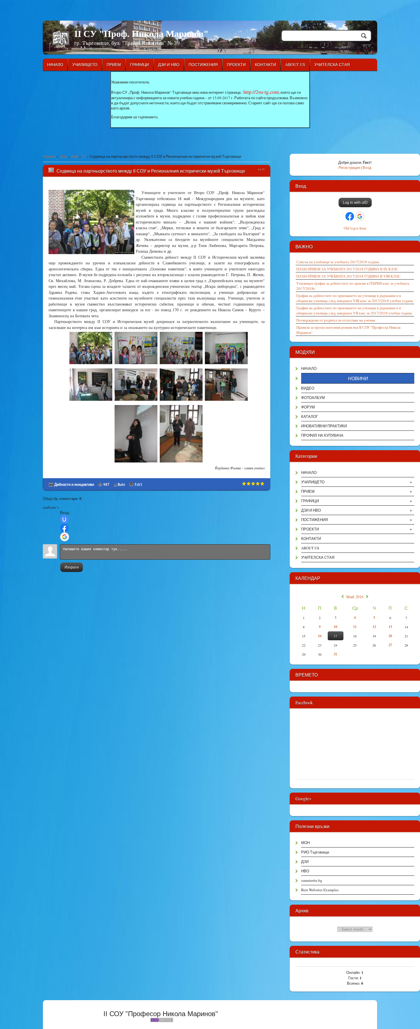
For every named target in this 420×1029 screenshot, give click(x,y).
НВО (305, 871)
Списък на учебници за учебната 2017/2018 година (337, 261)
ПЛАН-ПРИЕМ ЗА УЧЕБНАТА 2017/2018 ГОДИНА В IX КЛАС (347, 269)
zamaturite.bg (311, 880)
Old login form (355, 228)
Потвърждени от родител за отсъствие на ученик (335, 320)
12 (374, 626)
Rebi (121, 484)
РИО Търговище (315, 852)
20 (390, 635)
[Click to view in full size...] (91, 364)
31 (335, 654)
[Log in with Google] (64, 536)
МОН (305, 842)
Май (74, 156)
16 (319, 635)
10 (335, 626)
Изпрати (72, 567)
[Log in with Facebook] (64, 528)
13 (390, 626)
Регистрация (349, 167)
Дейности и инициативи (74, 484)
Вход (367, 167)
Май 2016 (354, 597)
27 (390, 645)
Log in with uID (355, 202)
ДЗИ (305, 861)
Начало (49, 156)
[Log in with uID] (64, 519)
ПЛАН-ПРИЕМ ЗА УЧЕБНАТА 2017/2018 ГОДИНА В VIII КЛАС (348, 276)
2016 (63, 156)
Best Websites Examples (320, 889)
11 (355, 626)
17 (84, 156)
